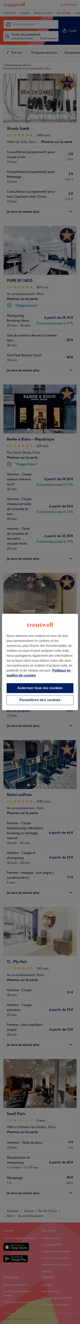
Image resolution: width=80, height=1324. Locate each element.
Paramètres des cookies (40, 700)
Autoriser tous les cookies (40, 688)
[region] (40, 662)
